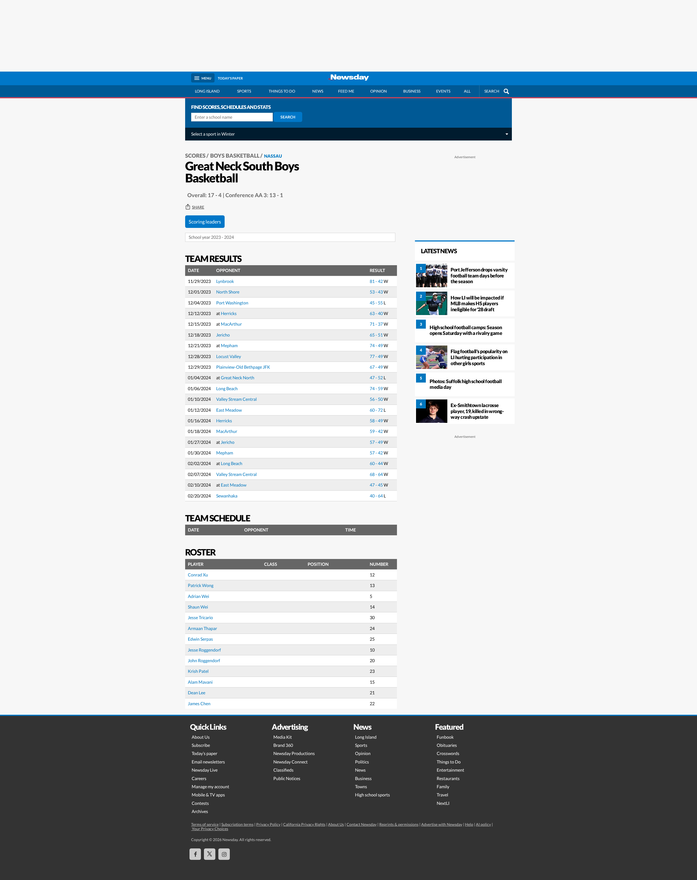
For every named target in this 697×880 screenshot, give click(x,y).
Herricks (229, 313)
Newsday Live (205, 769)
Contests (200, 803)
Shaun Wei (198, 606)
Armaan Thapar (202, 628)
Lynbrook (225, 281)
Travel (442, 794)
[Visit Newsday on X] (209, 854)
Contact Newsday (362, 824)
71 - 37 (377, 323)
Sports (244, 91)
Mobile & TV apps (208, 794)
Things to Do (449, 761)
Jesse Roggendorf (204, 649)
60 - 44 (377, 463)
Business (411, 91)
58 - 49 (377, 420)
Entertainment (450, 769)
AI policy (483, 824)
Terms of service (205, 824)
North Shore (227, 291)
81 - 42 (377, 281)
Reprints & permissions (398, 824)
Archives (200, 811)
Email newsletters (208, 761)
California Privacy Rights (304, 824)
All (467, 91)
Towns (361, 786)
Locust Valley (228, 356)
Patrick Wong (200, 585)
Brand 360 (283, 745)
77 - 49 (377, 356)
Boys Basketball (234, 155)
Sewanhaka (226, 495)
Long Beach (227, 388)
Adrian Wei (198, 596)
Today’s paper (204, 753)
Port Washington (232, 302)
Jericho (223, 334)
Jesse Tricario (200, 617)
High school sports (372, 794)
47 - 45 (377, 484)
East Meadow (229, 410)
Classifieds (283, 769)
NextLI (443, 803)
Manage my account (210, 786)
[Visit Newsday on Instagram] (224, 854)
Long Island (207, 91)
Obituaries (447, 745)
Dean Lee (196, 692)
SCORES (195, 155)
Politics (362, 761)
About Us (201, 737)
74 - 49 (377, 345)
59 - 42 (377, 431)
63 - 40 (377, 313)
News (317, 91)
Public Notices (286, 778)
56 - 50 (377, 399)
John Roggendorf (204, 660)
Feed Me (346, 91)
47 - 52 (377, 377)
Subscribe (201, 745)
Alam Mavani (200, 682)
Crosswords (448, 753)
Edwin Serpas (200, 638)
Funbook (445, 737)
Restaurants (448, 778)
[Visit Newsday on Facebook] (195, 854)
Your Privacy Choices (209, 828)
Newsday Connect (290, 761)
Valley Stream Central (236, 399)
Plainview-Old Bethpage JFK (243, 366)
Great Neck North (237, 377)
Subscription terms (237, 824)
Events (443, 91)
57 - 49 (377, 442)
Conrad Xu (198, 574)
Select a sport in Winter (213, 133)
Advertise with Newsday (441, 824)
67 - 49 (377, 366)
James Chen (199, 703)
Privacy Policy (268, 824)
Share (198, 207)
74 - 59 (377, 388)
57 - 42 (377, 452)
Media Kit (282, 737)
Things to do (282, 91)
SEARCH (491, 91)
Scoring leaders (205, 222)
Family (443, 786)
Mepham (229, 345)
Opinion (378, 91)
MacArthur (231, 323)
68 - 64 (377, 474)
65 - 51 (377, 334)
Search (287, 117)
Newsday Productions (294, 753)
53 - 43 (377, 291)
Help (469, 824)
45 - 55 (377, 302)
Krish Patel (198, 671)
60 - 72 (377, 410)
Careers (199, 778)
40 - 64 (377, 495)
